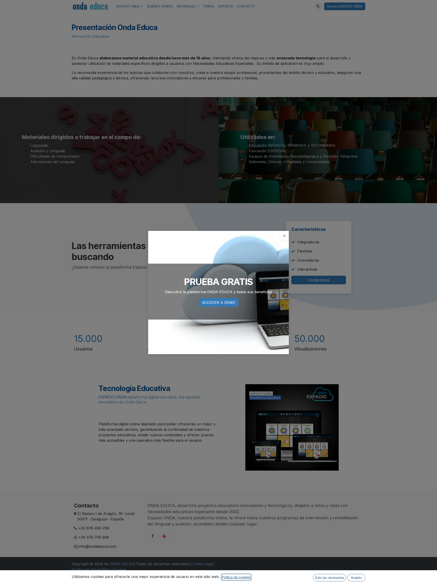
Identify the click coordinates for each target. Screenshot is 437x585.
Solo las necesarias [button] (329, 578)
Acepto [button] (356, 578)
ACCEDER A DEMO (218, 302)
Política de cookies (236, 577)
